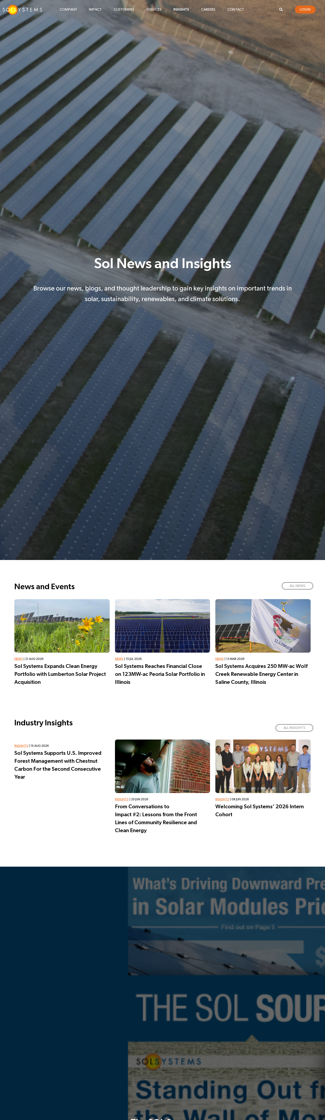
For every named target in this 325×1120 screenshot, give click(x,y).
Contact (235, 9)
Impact (95, 9)
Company (68, 9)
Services (153, 9)
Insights (181, 9)
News (18, 659)
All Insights (294, 728)
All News (297, 586)
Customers (124, 9)
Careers (208, 9)
